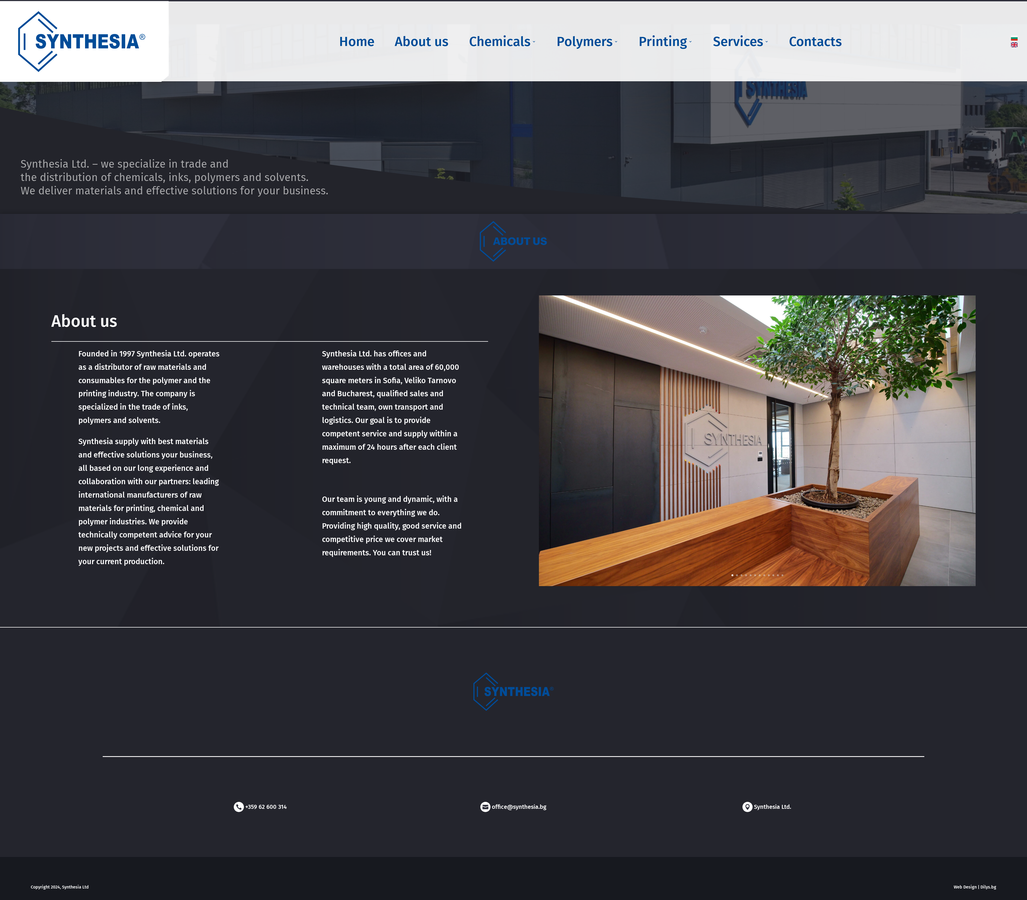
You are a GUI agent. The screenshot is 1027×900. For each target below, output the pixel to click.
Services (738, 42)
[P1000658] (757, 584)
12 (782, 575)
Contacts (815, 42)
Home (356, 42)
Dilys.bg (988, 887)
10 (773, 575)
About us (422, 42)
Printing (663, 42)
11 (778, 575)
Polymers (585, 42)
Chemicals (500, 42)
